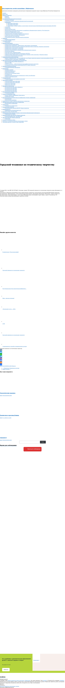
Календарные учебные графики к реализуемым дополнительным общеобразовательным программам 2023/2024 (32, 25)
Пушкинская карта (7, 77)
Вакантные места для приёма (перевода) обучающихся (17, 33)
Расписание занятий (7, 40)
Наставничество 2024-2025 (11, 88)
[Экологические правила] (8, 390)
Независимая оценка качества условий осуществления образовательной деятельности (21, 112)
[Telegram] (32, 356)
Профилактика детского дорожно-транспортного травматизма (16, 101)
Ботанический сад (6, 109)
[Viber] (32, 358)
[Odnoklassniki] (32, 362)
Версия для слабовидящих (33, 449)
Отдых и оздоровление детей (9, 94)
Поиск (42, 442)
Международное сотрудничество (12, 36)
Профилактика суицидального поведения (14, 47)
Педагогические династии (8, 106)
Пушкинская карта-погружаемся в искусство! (15, 79)
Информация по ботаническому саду (13, 110)
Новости (7, 16)
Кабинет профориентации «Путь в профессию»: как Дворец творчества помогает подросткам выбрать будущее (29, 58)
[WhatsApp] (32, 354)
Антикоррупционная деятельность (12, 67)
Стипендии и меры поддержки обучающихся (15, 35)
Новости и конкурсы (7, 15)
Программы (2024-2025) (13, 23)
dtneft (1, 366)
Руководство (8, 28)
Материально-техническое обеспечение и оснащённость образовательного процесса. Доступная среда (27, 30)
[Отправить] (32, 364)
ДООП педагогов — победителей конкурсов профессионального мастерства (21, 63)
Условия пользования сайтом (9, 119)
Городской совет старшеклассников (12, 52)
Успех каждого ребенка (8, 80)
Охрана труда (5, 104)
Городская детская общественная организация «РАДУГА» (17, 53)
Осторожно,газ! (8, 74)
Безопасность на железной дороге (12, 73)
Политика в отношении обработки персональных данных (15, 121)
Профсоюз (5, 38)
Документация (8, 98)
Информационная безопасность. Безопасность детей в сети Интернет (20, 75)
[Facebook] (32, 360)
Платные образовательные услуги (12, 31)
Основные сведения (9, 20)
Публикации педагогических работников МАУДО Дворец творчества (20, 65)
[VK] (32, 350)
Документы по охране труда (11, 105)
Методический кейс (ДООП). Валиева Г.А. (14, 61)
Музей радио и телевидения (11, 103)
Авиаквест (3, 437)
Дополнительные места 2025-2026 (12, 81)
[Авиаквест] (8, 435)
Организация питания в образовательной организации (17, 37)
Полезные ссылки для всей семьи (10, 111)
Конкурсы (7, 17)
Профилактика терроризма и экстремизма (14, 48)
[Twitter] (32, 352)
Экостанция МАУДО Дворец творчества (11, 117)
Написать (6, 669)
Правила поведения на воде (11, 76)
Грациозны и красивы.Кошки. (9, 415)
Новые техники (7, 369)
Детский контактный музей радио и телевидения (13, 102)
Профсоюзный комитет (10, 39)
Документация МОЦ (9, 92)
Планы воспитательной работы (12, 44)
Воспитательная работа (8, 43)
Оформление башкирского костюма (11, 368)
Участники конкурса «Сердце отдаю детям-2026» (13, 122)
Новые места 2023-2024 (10, 83)
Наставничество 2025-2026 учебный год (14, 87)
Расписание (7, 42)
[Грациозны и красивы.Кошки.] (8, 412)
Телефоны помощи (9, 69)
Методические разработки (10, 99)
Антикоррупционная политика (9, 66)
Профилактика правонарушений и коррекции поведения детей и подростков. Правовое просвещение (27, 46)
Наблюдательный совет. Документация (13, 116)
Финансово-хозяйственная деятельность (13, 32)
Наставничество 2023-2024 (11, 89)
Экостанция (7, 118)
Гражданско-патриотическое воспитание (14, 55)
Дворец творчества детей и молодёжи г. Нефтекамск (17, 8)
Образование (8, 22)
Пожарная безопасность (10, 70)
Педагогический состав (10, 29)
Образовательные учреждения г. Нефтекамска (15, 59)
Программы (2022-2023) (13, 24)
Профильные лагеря (9, 96)
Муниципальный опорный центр (10, 91)
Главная (4, 13)
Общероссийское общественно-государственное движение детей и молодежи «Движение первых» (26, 54)
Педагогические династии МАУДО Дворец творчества (17, 108)
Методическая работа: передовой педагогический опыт (15, 60)
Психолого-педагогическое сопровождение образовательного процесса (20, 50)
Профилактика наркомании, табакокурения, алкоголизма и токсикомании (21, 45)
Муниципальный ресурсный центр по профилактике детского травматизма (19, 97)
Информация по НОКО (10, 114)
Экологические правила (7, 393)
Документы (7, 26)
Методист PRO (8, 62)
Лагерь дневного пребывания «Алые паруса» (15, 95)
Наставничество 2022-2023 (11, 90)
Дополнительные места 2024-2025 (12, 82)
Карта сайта (5, 14)
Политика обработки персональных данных (9, 686)
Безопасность (5, 68)
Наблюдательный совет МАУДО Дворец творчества (14, 115)
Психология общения (9, 51)
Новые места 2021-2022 (10, 84)
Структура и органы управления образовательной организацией (19, 21)
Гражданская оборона (9, 72)
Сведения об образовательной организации (12, 18)
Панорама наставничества (8, 85)
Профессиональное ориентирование (10, 56)
